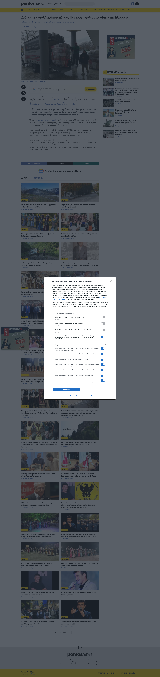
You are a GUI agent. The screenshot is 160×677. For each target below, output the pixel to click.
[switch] (103, 317)
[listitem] (80, 313)
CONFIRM (66, 389)
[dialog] (80, 338)
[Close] (112, 281)
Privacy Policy (90, 396)
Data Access (80, 396)
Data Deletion (70, 396)
